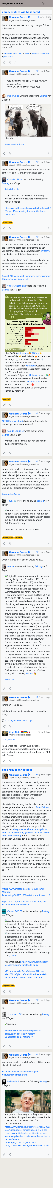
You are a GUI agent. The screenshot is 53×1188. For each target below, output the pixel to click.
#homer (12, 904)
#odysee (42, 901)
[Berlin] (39, 16)
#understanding (13, 1036)
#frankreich (22, 1074)
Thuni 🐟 (11, 500)
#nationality (27, 1036)
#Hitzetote (22, 353)
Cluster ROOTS (14, 911)
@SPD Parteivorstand (12, 421)
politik (7, 399)
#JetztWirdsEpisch (13, 974)
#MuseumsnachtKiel (15, 971)
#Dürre (35, 353)
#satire (16, 494)
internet (8, 223)
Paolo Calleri (13, 95)
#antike (33, 901)
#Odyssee (30, 971)
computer (9, 538)
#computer (7, 494)
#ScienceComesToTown (21, 977)
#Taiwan (24, 1030)
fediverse (7, 53)
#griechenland (22, 901)
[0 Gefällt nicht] (10, 153)
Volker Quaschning (16, 285)
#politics (21, 1033)
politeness (8, 56)
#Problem (30, 1033)
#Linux (29, 673)
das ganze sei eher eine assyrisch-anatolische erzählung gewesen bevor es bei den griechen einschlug (26, 832)
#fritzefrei (45, 251)
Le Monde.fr (13, 1081)
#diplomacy (34, 1030)
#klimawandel (17, 276)
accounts (35, 53)
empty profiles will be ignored (21, 12)
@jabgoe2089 (8, 739)
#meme (8, 1030)
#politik (5, 276)
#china (16, 1030)
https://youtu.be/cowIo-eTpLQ (19, 720)
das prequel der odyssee (17, 769)
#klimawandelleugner (27, 1071)
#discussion (10, 1033)
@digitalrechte (12, 189)
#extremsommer (42, 276)
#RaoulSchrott (23, 904)
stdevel (10, 566)
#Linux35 (9, 679)
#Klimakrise (34, 375)
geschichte (9, 986)
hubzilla (18, 53)
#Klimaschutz (33, 381)
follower (46, 53)
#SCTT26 (38, 977)
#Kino (45, 974)
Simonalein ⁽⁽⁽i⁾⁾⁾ (14, 1014)
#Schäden (31, 365)
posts (26, 53)
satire (19, 538)
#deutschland (9, 1074)
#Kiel (7, 977)
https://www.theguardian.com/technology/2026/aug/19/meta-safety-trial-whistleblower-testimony (28, 211)
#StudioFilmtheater (32, 974)
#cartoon (9, 144)
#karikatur (19, 144)
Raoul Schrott (42, 807)
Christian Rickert (15, 179)
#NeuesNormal (9, 279)
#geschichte (8, 901)
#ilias (4, 904)
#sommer (29, 276)
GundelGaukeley (15, 431)
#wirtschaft (23, 279)
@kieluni (13, 955)
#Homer (40, 971)
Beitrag (44, 95)
